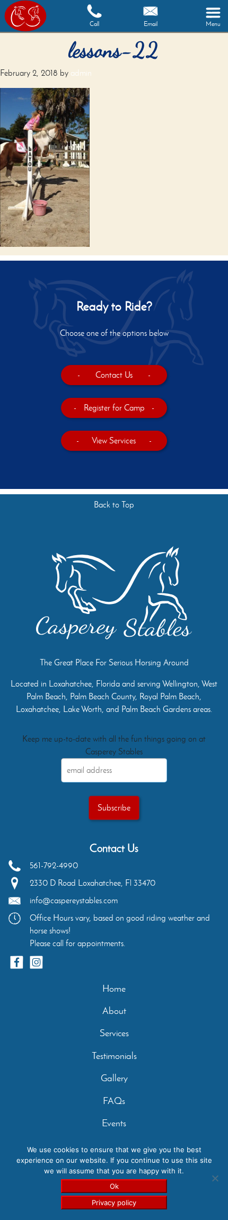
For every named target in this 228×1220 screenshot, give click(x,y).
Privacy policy (114, 1202)
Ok (114, 1186)
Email (150, 24)
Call (94, 24)
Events (114, 1123)
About (114, 1011)
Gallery (114, 1078)
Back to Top (114, 505)
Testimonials (114, 1056)
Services (114, 1033)
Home (114, 988)
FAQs (114, 1101)
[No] (214, 1178)
